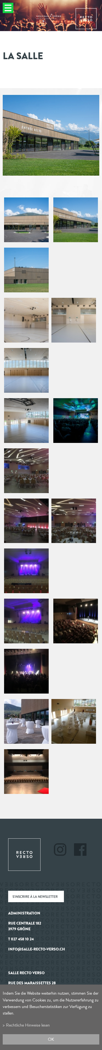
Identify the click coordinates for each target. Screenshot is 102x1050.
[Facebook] (80, 850)
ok (51, 1039)
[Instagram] (63, 850)
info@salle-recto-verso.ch (36, 949)
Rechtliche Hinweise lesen (28, 1025)
